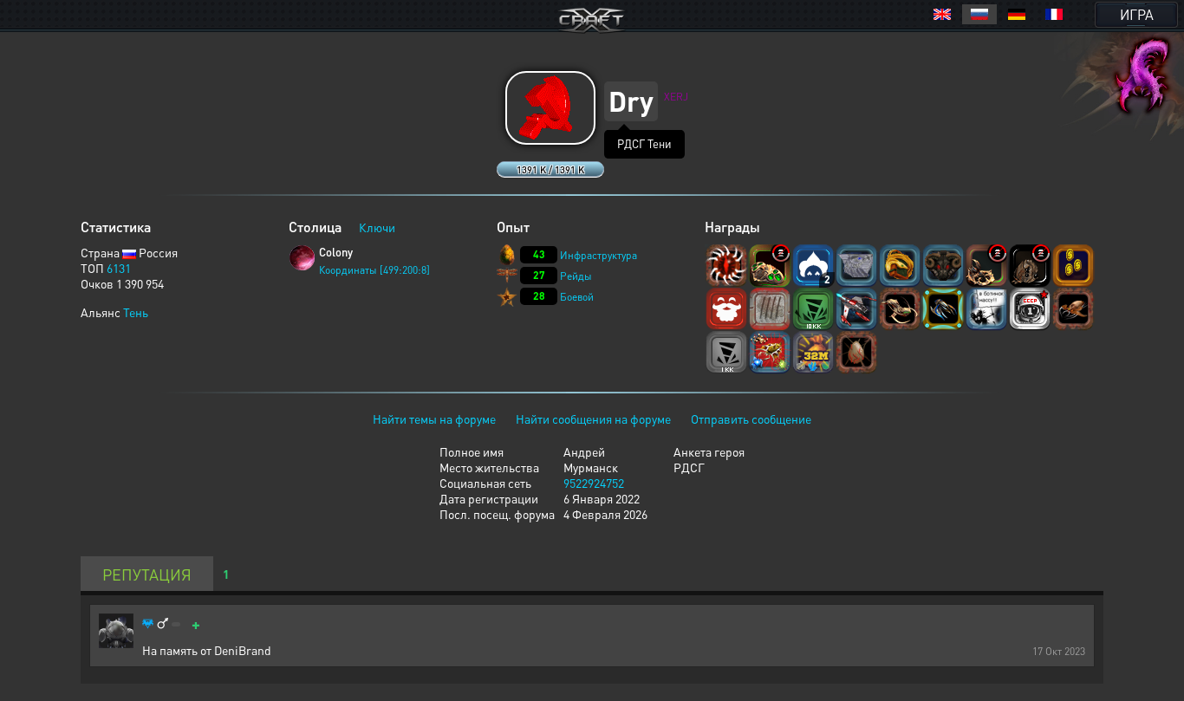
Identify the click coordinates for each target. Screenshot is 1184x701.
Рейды (576, 275)
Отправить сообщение (751, 418)
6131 (119, 268)
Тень (135, 312)
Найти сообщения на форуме (593, 418)
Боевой (577, 296)
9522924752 (593, 482)
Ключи (377, 227)
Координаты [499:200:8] (374, 269)
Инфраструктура (598, 255)
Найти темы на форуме (434, 418)
